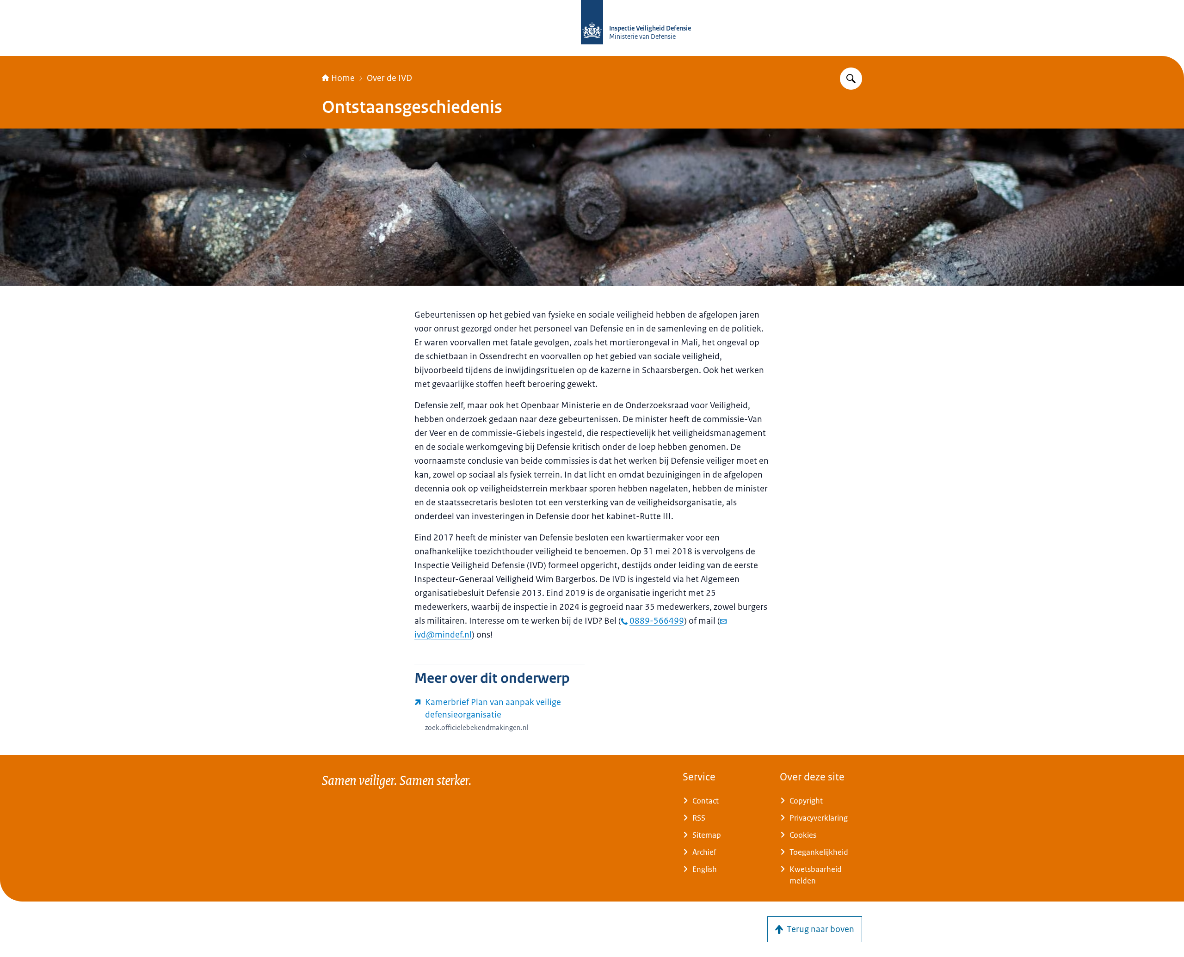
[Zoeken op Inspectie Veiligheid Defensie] (851, 78)
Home (343, 78)
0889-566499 (656, 620)
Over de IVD (389, 78)
